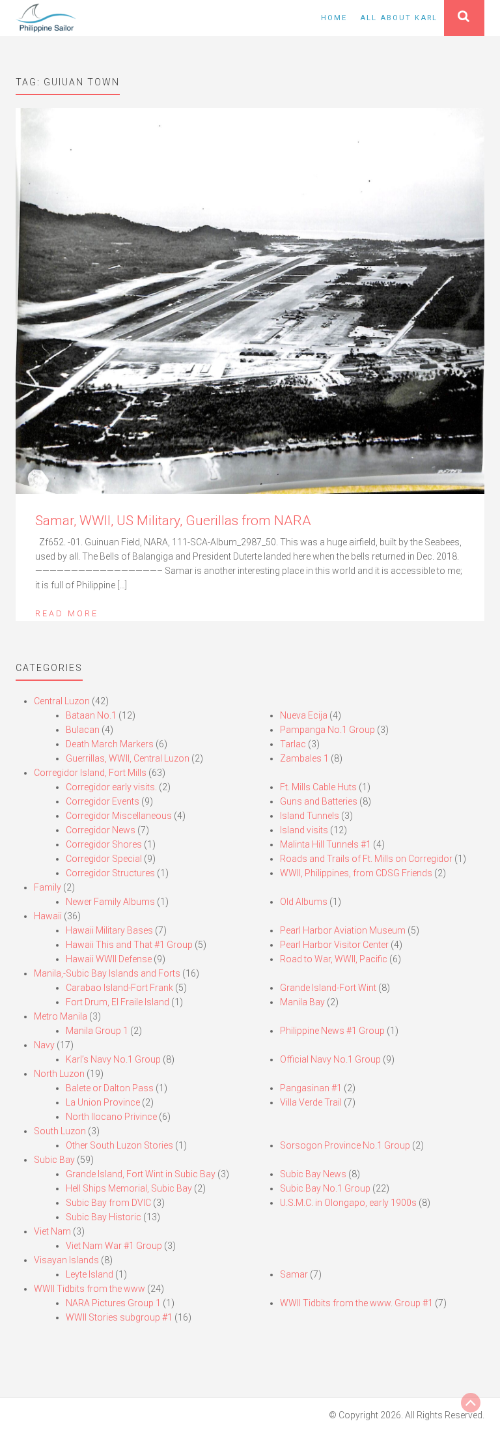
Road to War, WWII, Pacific (333, 959)
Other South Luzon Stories (119, 1145)
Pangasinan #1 (311, 1088)
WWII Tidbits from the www (89, 1288)
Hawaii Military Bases (109, 930)
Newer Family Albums (110, 901)
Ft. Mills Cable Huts (318, 787)
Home (334, 18)
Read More (66, 613)
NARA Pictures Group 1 (113, 1303)
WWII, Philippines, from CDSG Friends (356, 873)
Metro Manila (60, 1016)
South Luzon (60, 1131)
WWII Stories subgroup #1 (119, 1317)
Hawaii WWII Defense (109, 959)
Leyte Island (89, 1274)
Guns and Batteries (318, 801)
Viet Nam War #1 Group (114, 1245)
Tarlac (293, 744)
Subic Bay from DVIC (108, 1202)
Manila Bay (302, 1002)
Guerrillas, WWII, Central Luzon (127, 758)
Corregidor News (100, 830)
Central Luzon (62, 701)
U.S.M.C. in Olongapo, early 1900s (348, 1202)
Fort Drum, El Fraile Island (117, 1002)
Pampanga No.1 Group (327, 729)
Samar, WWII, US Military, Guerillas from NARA (173, 520)
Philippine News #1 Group (332, 1030)
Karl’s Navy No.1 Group (113, 1059)
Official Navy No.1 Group (330, 1059)
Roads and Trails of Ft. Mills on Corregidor (366, 858)
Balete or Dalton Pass (110, 1088)
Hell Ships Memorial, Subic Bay (129, 1188)
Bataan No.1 (91, 715)
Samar (294, 1274)
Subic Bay (54, 1159)
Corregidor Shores (104, 844)
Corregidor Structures (110, 873)
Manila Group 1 (97, 1030)
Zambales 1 (304, 758)
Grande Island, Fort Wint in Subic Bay (140, 1174)
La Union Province (103, 1102)
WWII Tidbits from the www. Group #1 (356, 1303)
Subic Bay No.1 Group (325, 1188)
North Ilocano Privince (111, 1116)
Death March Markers (110, 744)
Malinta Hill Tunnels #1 (325, 844)
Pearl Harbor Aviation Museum (343, 930)
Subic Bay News (313, 1174)
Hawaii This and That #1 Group (129, 944)
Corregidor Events (102, 801)
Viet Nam (52, 1231)
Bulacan (83, 729)
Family (47, 887)
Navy (44, 1045)
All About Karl (399, 18)
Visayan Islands (66, 1260)
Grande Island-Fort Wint (328, 987)
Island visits (304, 830)
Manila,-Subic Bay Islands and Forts (107, 973)
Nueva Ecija (303, 715)
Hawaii (48, 916)
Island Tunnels (309, 815)
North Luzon (59, 1073)
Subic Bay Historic (103, 1217)
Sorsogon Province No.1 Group (345, 1145)
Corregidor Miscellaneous (119, 815)
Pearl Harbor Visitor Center (334, 944)
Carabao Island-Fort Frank (119, 987)
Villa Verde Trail (311, 1102)
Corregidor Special (104, 858)
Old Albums (303, 901)
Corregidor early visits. (111, 787)
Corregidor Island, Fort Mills (90, 772)
